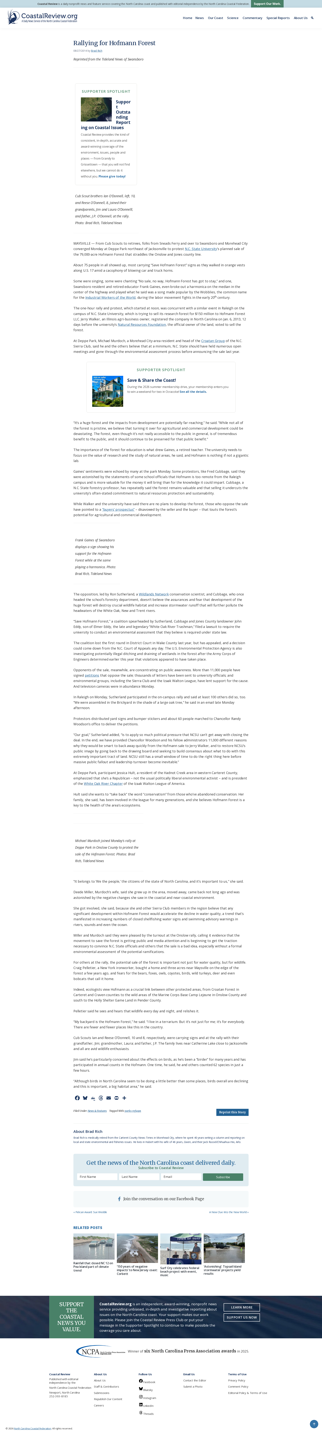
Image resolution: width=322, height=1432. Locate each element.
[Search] (312, 18)
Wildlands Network (154, 594)
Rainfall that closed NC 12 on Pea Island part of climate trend (93, 1266)
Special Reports (278, 18)
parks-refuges (133, 1111)
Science (233, 18)
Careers (99, 1405)
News (199, 18)
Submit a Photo (192, 1386)
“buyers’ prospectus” (118, 509)
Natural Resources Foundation (142, 324)
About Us (301, 18)
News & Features (97, 1111)
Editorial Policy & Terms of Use (247, 1393)
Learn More (242, 1307)
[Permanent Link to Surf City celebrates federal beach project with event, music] (180, 1248)
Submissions (101, 1393)
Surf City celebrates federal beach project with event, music (179, 1271)
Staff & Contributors (106, 1386)
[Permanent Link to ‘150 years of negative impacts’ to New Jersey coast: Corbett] (137, 1248)
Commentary (252, 18)
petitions (92, 675)
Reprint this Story (232, 1112)
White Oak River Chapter (103, 783)
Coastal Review (47, 4)
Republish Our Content (108, 1399)
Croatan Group (213, 340)
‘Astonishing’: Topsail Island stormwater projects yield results (223, 1270)
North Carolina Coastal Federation (70, 1387)
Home (187, 18)
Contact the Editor (194, 1380)
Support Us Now (242, 1317)
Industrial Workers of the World (110, 297)
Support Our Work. (267, 4)
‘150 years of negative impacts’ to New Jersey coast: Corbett (137, 1270)
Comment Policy (238, 1386)
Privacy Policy (236, 1380)
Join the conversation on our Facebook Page (163, 1199)
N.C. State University (201, 249)
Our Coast (215, 18)
